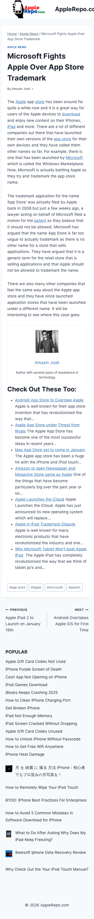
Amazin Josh (21, 89)
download (71, 114)
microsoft (55, 587)
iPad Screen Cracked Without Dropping (41, 723)
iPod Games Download (26, 684)
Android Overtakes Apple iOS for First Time (71, 620)
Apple (21, 101)
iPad (11, 126)
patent (40, 220)
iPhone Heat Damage (24, 754)
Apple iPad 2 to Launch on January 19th (22, 620)
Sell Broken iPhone (22, 708)
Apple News (16, 47)
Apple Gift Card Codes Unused (34, 731)
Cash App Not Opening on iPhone (36, 677)
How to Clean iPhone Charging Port (37, 700)
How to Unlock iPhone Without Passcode (43, 739)
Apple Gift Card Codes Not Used (35, 661)
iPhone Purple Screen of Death (33, 669)
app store (62, 139)
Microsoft (74, 157)
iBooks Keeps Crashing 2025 (31, 692)
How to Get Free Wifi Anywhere (34, 746)
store (39, 101)
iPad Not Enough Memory (28, 715)
